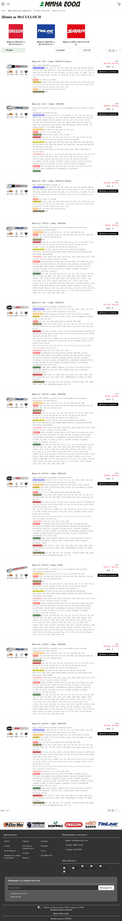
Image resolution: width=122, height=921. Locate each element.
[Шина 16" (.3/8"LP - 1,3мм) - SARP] (18, 582)
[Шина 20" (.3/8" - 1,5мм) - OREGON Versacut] (18, 198)
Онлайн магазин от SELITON (61, 919)
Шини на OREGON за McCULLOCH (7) (16, 43)
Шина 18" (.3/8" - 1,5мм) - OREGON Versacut (51, 61)
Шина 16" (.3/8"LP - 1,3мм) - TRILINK (49, 644)
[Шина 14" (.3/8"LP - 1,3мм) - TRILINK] (18, 411)
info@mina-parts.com (80, 840)
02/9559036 (77, 849)
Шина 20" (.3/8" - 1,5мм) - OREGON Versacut (51, 181)
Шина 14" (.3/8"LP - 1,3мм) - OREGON (49, 473)
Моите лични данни (61, 913)
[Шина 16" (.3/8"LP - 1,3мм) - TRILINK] (18, 661)
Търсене (26, 841)
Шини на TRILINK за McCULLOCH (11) (46, 43)
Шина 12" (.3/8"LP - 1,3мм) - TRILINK (49, 223)
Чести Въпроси (10, 851)
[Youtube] (70, 854)
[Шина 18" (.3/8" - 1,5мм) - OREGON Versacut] (18, 78)
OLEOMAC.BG (47, 855)
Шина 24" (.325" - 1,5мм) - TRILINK (48, 104)
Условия (26, 853)
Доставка (44, 841)
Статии (7, 846)
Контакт (26, 858)
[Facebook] (65, 854)
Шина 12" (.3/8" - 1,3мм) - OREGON (48, 303)
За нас (43, 851)
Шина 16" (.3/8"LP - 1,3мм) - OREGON (49, 724)
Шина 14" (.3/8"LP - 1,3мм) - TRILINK (49, 394)
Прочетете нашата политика (61, 909)
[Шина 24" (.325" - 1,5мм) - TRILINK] (18, 121)
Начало (7, 841)
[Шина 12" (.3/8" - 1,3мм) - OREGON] (18, 319)
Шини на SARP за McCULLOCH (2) (76, 43)
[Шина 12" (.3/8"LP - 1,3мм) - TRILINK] (18, 240)
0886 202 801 (78, 845)
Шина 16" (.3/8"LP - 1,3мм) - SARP (47, 565)
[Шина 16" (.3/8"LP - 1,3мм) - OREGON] (18, 740)
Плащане (44, 846)
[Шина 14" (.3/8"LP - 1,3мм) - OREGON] (18, 490)
